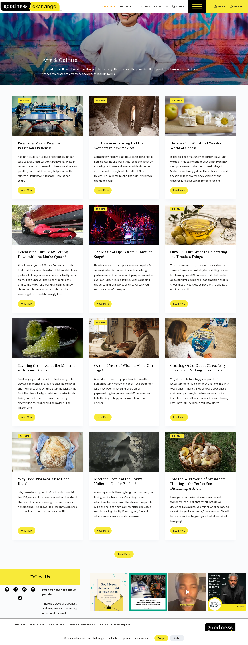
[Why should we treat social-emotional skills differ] (227, 592)
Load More (124, 554)
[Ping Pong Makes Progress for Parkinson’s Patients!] (47, 116)
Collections (142, 6)
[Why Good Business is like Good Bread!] (47, 452)
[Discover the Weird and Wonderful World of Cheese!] (200, 116)
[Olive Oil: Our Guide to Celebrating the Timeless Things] (200, 225)
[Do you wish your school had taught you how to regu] (187, 592)
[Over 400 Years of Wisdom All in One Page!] (124, 338)
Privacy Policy (56, 624)
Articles (107, 6)
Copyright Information (82, 624)
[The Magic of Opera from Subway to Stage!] (124, 225)
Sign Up (238, 6)
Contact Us (18, 624)
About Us (159, 6)
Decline (177, 638)
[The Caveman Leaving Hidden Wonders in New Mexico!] (124, 116)
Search (180, 6)
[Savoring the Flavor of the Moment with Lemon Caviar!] (47, 338)
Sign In (222, 6)
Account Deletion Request (115, 624)
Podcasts (125, 6)
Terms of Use (37, 624)
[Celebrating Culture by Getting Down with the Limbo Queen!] (47, 225)
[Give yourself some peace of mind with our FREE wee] (109, 592)
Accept (161, 638)
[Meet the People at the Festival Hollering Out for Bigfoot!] (124, 452)
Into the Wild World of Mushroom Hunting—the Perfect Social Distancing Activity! (198, 484)
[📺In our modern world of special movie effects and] (148, 592)
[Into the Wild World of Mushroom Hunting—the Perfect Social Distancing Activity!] (200, 452)
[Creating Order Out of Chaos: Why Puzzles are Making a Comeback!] (200, 338)
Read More (28, 191)
